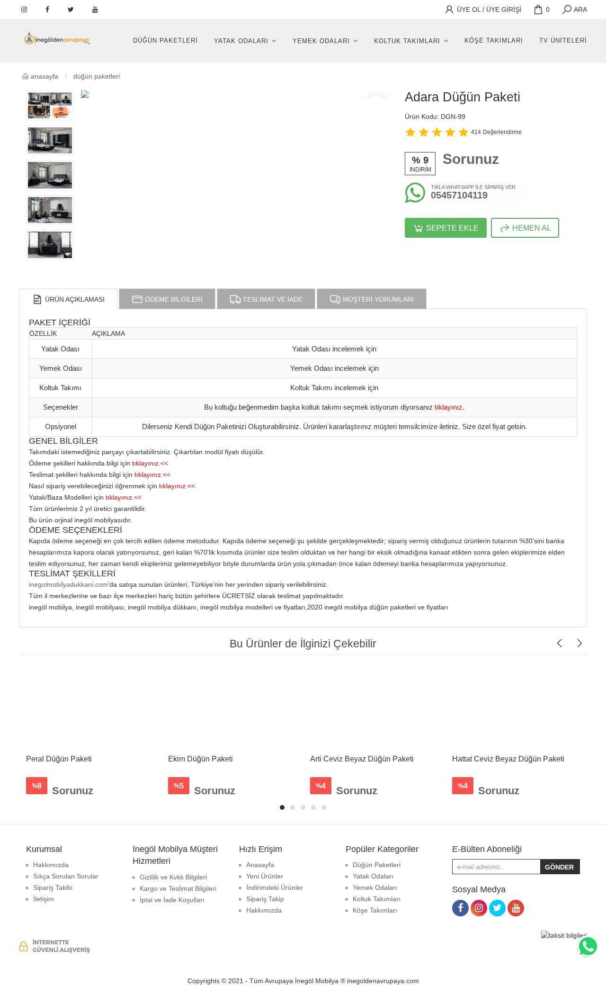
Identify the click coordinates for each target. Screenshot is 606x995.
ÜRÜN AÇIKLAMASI (74, 299)
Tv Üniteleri (563, 40)
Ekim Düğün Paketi (200, 759)
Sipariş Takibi (52, 887)
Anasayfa (43, 76)
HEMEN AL (530, 228)
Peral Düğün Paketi (59, 759)
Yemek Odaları (321, 41)
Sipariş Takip (265, 899)
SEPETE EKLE (451, 228)
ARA (579, 9)
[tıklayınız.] (449, 399)
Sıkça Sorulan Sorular (65, 876)
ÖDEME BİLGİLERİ (173, 299)
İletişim (43, 899)
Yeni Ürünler (264, 876)
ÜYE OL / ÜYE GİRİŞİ (488, 9)
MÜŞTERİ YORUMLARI (377, 299)
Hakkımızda (51, 865)
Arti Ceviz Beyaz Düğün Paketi (362, 759)
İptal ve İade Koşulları (172, 900)
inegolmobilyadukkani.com (68, 584)
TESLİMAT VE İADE (272, 299)
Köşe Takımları (493, 40)
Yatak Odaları (241, 41)
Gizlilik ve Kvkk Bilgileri (173, 877)
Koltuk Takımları (407, 41)
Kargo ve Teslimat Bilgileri (178, 888)
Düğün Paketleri (165, 40)
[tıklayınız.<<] (150, 455)
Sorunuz (471, 159)
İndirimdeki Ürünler (274, 887)
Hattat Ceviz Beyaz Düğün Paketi (508, 759)
